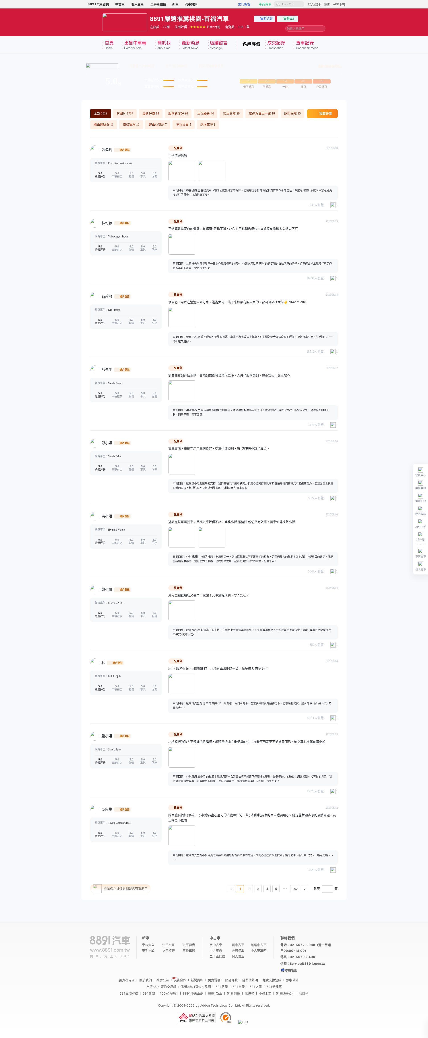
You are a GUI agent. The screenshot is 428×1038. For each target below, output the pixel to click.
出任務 (249, 993)
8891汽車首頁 (98, 4)
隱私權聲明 (250, 980)
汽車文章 (168, 945)
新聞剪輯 (197, 980)
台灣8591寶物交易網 (161, 987)
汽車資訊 (191, 4)
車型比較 (148, 950)
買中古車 (238, 945)
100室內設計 (169, 993)
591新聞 (149, 993)
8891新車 (215, 993)
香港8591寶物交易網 (196, 987)
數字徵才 (292, 980)
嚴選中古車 (258, 945)
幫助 (327, 4)
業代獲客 (244, 4)
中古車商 (216, 950)
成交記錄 (279, 45)
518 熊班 (233, 993)
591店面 (255, 987)
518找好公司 (285, 993)
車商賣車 (265, 4)
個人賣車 (137, 4)
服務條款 (231, 980)
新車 (175, 4)
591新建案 (274, 987)
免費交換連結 (272, 980)
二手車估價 (158, 4)
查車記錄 (306, 45)
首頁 (113, 45)
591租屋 (222, 987)
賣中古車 (216, 945)
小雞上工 (265, 993)
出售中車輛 (139, 45)
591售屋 (239, 987)
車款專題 (189, 950)
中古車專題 (258, 950)
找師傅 (304, 993)
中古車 (120, 4)
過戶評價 (251, 45)
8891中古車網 (193, 993)
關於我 (167, 45)
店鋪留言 (222, 45)
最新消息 (193, 45)
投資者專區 (127, 980)
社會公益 (162, 980)
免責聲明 (214, 980)
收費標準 (238, 950)
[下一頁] (304, 888)
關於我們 (145, 980)
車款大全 (148, 945)
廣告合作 (180, 980)
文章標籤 (168, 950)
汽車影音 (189, 945)
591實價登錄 (128, 993)
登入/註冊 (314, 4)
